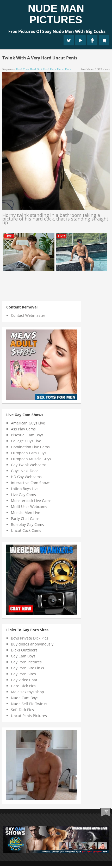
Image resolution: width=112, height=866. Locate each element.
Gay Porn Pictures (26, 661)
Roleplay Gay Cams (27, 524)
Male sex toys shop (27, 691)
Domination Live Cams (30, 446)
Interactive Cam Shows (31, 482)
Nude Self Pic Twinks (29, 703)
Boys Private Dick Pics (29, 638)
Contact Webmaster (28, 315)
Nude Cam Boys (25, 697)
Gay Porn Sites (23, 673)
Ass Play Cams (23, 429)
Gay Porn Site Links (27, 667)
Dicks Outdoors (24, 650)
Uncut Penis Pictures (29, 715)
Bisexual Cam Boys (27, 434)
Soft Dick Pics (22, 709)
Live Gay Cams (23, 494)
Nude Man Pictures (56, 14)
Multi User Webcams (29, 506)
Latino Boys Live (25, 488)
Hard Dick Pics (23, 685)
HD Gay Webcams (26, 476)
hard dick (36, 69)
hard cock (22, 69)
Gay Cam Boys (23, 656)
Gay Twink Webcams (29, 464)
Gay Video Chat (24, 679)
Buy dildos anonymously (32, 644)
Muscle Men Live (25, 512)
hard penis (49, 69)
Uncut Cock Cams (26, 530)
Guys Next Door (24, 470)
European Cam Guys (28, 452)
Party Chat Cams (25, 518)
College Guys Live (26, 440)
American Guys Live (28, 423)
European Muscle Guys (31, 458)
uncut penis (64, 69)
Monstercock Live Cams (31, 500)
